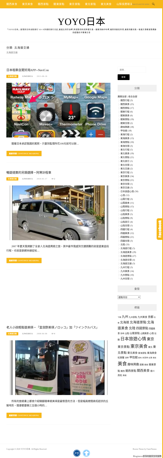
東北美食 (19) (127, 153)
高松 (120, 375)
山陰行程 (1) (126, 210)
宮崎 (122, 333)
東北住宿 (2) (126, 165)
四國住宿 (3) (126, 241)
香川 (152, 371)
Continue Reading (28, 154)
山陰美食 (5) (126, 214)
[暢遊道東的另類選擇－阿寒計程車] (58, 212)
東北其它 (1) (126, 161)
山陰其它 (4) (126, 222)
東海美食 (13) (127, 138)
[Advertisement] (58, 298)
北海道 (124, 322)
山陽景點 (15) (127, 206)
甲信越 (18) (126, 130)
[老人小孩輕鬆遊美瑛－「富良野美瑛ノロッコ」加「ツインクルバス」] (58, 367)
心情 (151, 333)
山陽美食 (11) (127, 203)
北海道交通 (12, 76)
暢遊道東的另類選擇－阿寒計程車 (28, 172)
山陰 (127, 333)
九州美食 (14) (127, 271)
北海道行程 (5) (127, 248)
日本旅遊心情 (133, 338)
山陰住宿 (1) (126, 225)
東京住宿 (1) (126, 184)
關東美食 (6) (126, 115)
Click (160, 229)
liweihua (27, 76)
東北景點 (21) (127, 157)
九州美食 (142, 317)
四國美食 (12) (127, 233)
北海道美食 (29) (128, 252)
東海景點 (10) (127, 142)
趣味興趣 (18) (127, 127)
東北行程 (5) (126, 149)
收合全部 (132, 96)
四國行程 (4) (126, 229)
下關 (119, 317)
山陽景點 (135, 333)
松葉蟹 (121, 357)
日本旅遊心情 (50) (129, 191)
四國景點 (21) (127, 237)
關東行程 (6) (126, 112)
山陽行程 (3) (126, 199)
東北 (150, 347)
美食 (122, 363)
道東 (142, 364)
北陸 (132, 328)
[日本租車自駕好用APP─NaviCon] (58, 110)
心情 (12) (124, 195)
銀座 (146, 365)
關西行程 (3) (126, 100)
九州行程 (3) (126, 267)
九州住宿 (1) (126, 278)
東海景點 (142, 353)
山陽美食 (144, 333)
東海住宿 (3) (126, 146)
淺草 (127, 358)
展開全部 (122, 96)
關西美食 (11, 4)
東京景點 (74, 4)
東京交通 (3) (126, 187)
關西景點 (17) (127, 108)
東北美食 (106, 4)
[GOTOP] (86, 453)
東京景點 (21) (127, 180)
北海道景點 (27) (128, 256)
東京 (150, 339)
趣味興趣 (133, 364)
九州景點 (133, 317)
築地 (140, 358)
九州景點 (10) (127, 275)
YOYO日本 (82, 21)
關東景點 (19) (127, 119)
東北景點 (90, 4)
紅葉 (150, 358)
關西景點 (43, 4)
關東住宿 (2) (126, 123)
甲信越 (133, 357)
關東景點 (58, 4)
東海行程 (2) (126, 134)
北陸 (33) (124, 244)
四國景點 (142, 328)
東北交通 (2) (126, 168)
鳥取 (125, 375)
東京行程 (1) (126, 172)
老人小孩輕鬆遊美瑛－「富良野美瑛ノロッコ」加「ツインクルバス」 (52, 327)
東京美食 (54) (127, 176)
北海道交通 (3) (127, 263)
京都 (150, 316)
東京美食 (27, 4)
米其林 (145, 358)
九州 (125, 316)
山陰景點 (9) (126, 218)
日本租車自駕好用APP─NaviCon (27, 70)
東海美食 (152, 353)
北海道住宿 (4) (127, 260)
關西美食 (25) (127, 104)
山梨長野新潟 (125, 4)
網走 (154, 358)
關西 (123, 371)
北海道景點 (138, 322)
